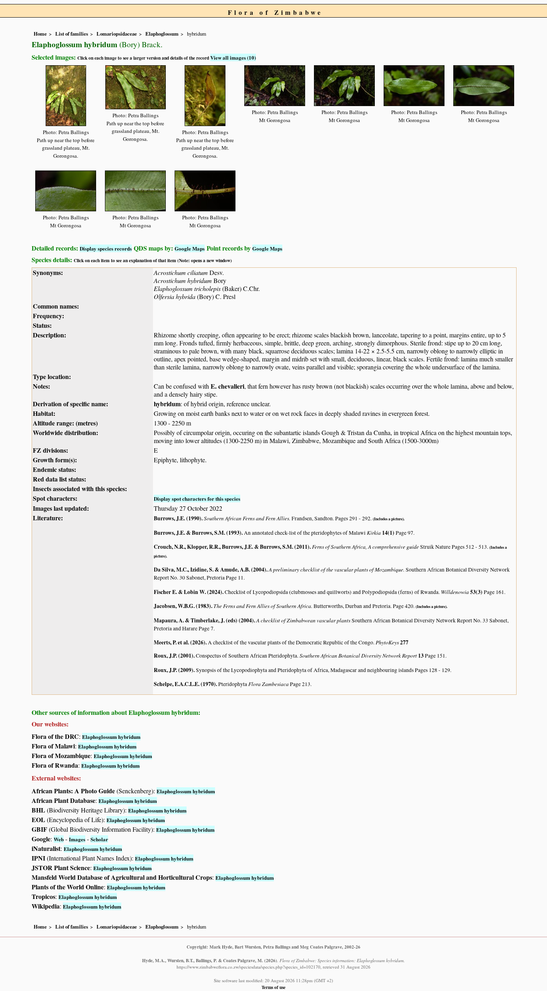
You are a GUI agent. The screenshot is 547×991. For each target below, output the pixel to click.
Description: (49, 334)
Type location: (52, 376)
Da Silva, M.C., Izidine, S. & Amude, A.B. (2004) (210, 570)
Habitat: (44, 413)
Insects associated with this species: (80, 488)
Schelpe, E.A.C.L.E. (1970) (185, 684)
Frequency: (48, 315)
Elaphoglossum (162, 33)
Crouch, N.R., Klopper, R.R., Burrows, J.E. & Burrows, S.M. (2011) (232, 547)
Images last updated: (61, 508)
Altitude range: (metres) (65, 422)
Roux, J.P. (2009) (173, 670)
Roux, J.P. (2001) (173, 656)
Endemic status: (54, 469)
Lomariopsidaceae (117, 33)
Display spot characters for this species (197, 498)
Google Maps (190, 248)
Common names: (56, 306)
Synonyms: (48, 272)
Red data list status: (59, 478)
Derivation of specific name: (70, 403)
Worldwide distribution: (65, 432)
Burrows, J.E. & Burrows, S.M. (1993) (197, 533)
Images (77, 839)
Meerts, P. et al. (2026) (179, 642)
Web (59, 839)
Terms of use (273, 987)
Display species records (106, 248)
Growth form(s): (55, 459)
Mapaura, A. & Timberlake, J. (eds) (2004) (204, 620)
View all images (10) (233, 57)
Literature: (48, 517)
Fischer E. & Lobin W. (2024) (188, 592)
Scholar (99, 839)
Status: (42, 325)
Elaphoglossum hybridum (111, 736)
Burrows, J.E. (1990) (177, 518)
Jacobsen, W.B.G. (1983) (182, 606)
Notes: (41, 386)
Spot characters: (55, 498)
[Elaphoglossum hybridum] (66, 94)
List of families (71, 33)
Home (40, 33)
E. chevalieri (227, 386)
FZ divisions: (50, 450)
